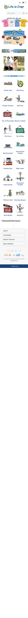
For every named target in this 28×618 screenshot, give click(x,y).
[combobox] (14, 13)
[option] (14, 37)
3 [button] (15, 69)
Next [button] (24, 36)
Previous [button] (3, 36)
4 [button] (18, 69)
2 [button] (12, 69)
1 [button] (9, 69)
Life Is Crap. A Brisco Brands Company (12, 258)
